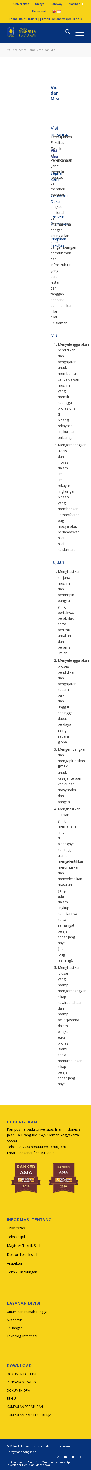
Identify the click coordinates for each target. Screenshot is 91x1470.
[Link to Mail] (73, 1457)
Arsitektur (14, 1263)
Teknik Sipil (16, 1236)
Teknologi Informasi (22, 1336)
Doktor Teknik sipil (22, 1254)
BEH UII (12, 1398)
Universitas (21, 4)
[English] (54, 11)
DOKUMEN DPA (18, 1390)
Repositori (39, 11)
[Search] (65, 32)
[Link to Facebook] (80, 1457)
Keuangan (15, 1328)
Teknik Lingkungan (22, 1272)
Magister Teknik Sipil (23, 1245)
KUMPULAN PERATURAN (25, 1406)
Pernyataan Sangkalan (21, 1452)
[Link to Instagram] (57, 1457)
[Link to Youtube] (65, 1457)
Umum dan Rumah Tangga (27, 1311)
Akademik (14, 1320)
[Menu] (77, 32)
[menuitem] (21, 4)
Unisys (39, 4)
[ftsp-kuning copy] (38, 32)
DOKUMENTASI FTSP (22, 1374)
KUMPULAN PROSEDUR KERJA (29, 1415)
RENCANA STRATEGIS (23, 1382)
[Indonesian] (59, 11)
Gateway (56, 4)
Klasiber (74, 4)
